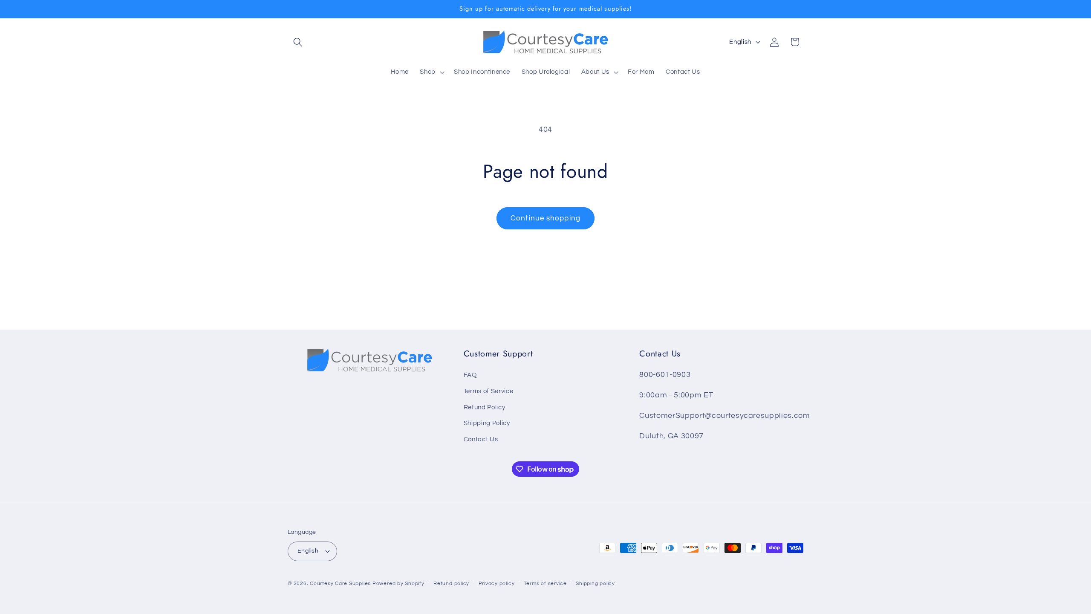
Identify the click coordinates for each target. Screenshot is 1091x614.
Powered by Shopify (398, 583)
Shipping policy (595, 583)
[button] (298, 42)
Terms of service (545, 583)
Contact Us (481, 439)
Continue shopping (545, 218)
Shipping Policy (487, 423)
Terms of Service (489, 391)
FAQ (470, 374)
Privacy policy (497, 583)
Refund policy (451, 583)
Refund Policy (484, 407)
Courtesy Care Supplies (340, 583)
